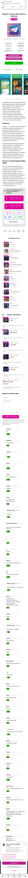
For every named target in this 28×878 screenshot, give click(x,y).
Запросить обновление (14, 58)
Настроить (14, 870)
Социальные (22, 38)
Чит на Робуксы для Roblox (16, 264)
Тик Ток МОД (12, 344)
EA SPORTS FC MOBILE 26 (15, 251)
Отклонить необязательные (14, 866)
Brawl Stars (12, 278)
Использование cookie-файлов (9, 856)
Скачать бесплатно (14, 55)
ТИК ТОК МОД (13, 284)
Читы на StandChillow (14, 291)
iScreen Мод (12, 369)
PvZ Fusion (12, 244)
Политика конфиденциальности (9, 854)
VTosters (11, 357)
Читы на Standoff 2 (14, 305)
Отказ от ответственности (8, 859)
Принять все (14, 863)
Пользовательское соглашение (8, 423)
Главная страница (8, 38)
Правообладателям (19, 859)
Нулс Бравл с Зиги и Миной (15, 271)
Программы (15, 38)
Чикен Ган (12, 298)
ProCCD (11, 320)
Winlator (11, 381)
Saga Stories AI (13, 332)
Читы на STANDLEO (14, 257)
